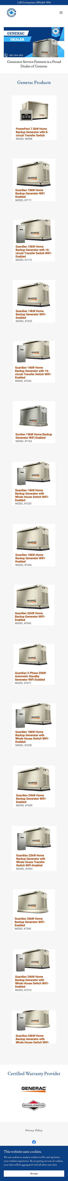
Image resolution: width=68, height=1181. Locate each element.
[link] (11, 12)
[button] (61, 12)
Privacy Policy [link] (33, 1130)
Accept (34, 1173)
